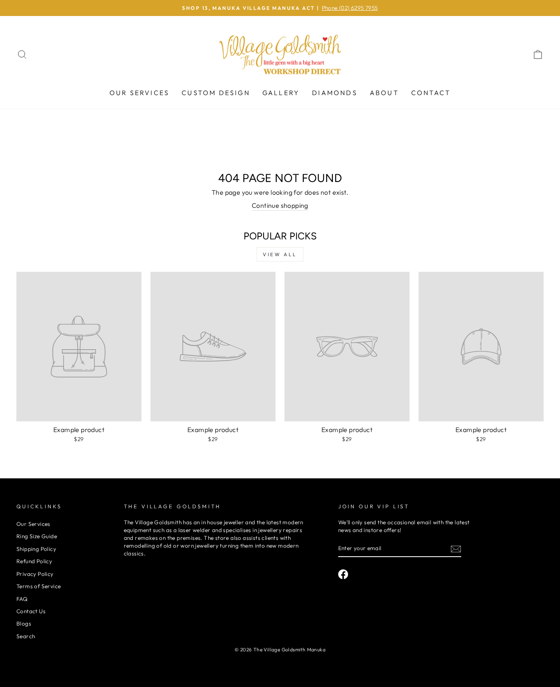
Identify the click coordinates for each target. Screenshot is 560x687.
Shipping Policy (36, 549)
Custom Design (216, 93)
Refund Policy (34, 561)
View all (280, 254)
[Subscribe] (456, 549)
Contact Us (31, 611)
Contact (431, 93)
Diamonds (334, 93)
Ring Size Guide (36, 536)
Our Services (139, 93)
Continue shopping (280, 205)
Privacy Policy (35, 574)
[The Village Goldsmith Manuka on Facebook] (343, 574)
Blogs (23, 623)
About (384, 93)
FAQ (21, 599)
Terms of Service (38, 586)
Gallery (281, 93)
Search (25, 636)
